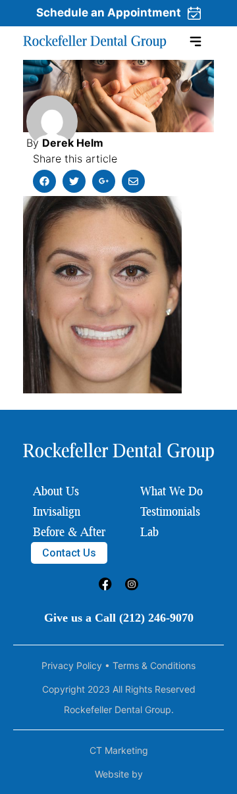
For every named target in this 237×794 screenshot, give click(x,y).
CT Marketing (119, 750)
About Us (56, 491)
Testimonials (170, 511)
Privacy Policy (71, 665)
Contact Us (69, 553)
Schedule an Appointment (108, 12)
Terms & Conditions (154, 665)
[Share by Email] (133, 181)
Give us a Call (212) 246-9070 (119, 617)
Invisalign (56, 511)
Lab (149, 531)
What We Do (171, 491)
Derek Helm (72, 142)
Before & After (69, 531)
